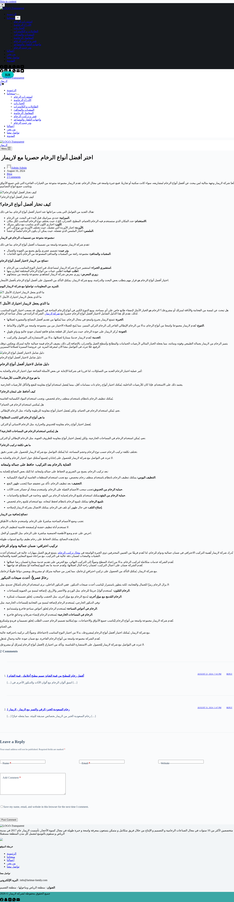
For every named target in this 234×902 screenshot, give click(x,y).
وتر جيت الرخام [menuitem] (22, 47)
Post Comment (8, 820)
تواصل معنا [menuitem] (13, 57)
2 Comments (14, 177)
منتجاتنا (11, 856)
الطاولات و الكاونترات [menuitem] (26, 31)
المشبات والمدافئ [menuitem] (24, 34)
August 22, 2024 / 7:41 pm (209, 674)
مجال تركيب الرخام (69, 552)
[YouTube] (22, 67)
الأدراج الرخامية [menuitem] (22, 24)
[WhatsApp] (14, 67)
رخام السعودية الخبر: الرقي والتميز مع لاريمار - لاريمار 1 (38, 709)
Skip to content (8, 1)
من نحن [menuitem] (11, 54)
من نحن (11, 863)
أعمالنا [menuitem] (10, 50)
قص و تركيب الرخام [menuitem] (25, 41)
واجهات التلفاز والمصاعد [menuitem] (27, 44)
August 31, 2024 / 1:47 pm (209, 708)
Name (7, 763)
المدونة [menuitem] (11, 60)
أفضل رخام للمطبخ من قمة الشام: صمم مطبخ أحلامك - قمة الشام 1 (45, 675)
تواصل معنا (13, 866)
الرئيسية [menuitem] (11, 14)
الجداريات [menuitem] (19, 28)
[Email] (18, 67)
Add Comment (12, 777)
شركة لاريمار (52, 313)
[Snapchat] (10, 67)
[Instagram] (6, 67)
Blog (9, 173)
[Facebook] (2, 67)
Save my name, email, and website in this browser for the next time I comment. (46, 806)
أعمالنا (10, 860)
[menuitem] (17, 18)
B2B (7, 74)
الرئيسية (11, 853)
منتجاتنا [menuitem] (11, 17)
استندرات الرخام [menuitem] (23, 21)
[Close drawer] (2, 5)
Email (86, 763)
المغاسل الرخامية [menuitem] (24, 37)
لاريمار (3, 81)
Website (165, 763)
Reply (229, 674)
